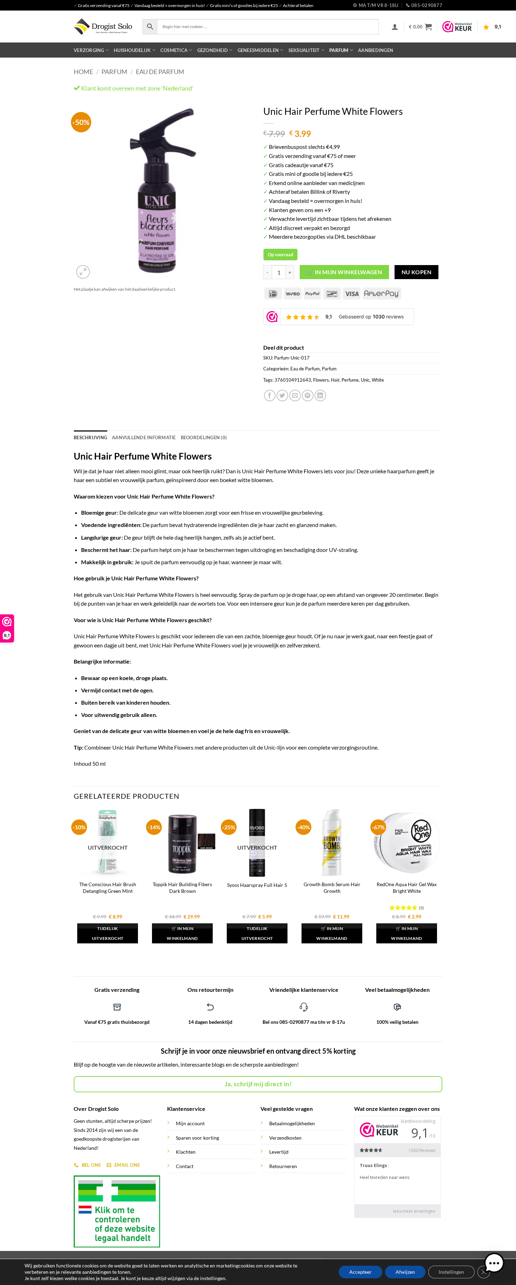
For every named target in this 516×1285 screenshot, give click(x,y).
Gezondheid (212, 50)
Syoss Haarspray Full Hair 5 (257, 885)
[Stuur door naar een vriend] (295, 395)
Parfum (339, 50)
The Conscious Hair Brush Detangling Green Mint (107, 887)
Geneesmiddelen (258, 50)
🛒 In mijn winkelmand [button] (182, 933)
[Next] (240, 191)
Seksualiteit (304, 50)
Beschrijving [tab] (90, 437)
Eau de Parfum (160, 71)
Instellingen (451, 1272)
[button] (394, 26)
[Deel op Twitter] (282, 395)
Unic (365, 380)
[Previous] (86, 191)
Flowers (321, 380)
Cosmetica (173, 50)
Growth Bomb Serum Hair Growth (332, 887)
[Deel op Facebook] (270, 395)
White (378, 380)
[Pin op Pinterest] (307, 395)
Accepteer (360, 1272)
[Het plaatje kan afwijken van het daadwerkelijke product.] (163, 191)
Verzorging (89, 50)
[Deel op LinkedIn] (320, 395)
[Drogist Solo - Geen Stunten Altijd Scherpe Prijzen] (103, 26)
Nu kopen (417, 272)
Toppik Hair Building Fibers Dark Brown (182, 887)
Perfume (350, 380)
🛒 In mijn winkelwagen (344, 272)
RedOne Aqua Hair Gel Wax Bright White (407, 887)
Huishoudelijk (132, 50)
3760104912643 (292, 380)
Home (83, 71)
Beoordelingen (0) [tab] (204, 437)
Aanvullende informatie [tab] (144, 437)
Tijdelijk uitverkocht (108, 933)
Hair (335, 380)
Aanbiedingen (375, 50)
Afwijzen (405, 1272)
